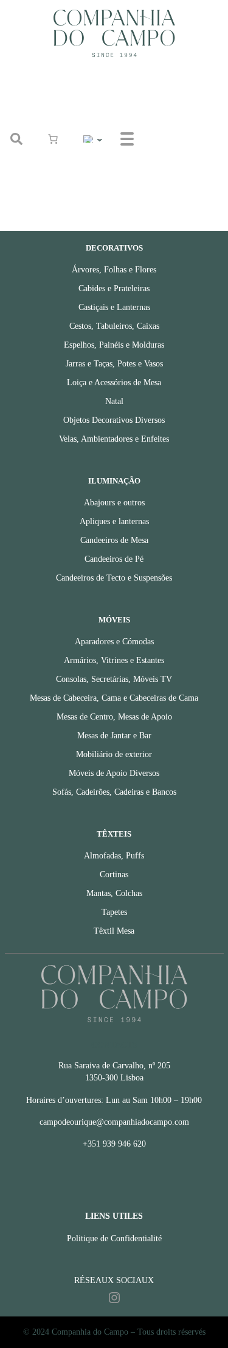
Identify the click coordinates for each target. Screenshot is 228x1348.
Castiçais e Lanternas (114, 307)
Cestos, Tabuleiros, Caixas (114, 326)
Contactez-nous (188, 183)
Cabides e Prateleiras (114, 288)
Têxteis (114, 834)
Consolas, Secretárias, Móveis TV (114, 679)
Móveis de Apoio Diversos (114, 773)
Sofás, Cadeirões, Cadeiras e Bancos (114, 792)
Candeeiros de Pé (114, 559)
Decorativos (114, 248)
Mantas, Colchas (114, 893)
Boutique (175, 94)
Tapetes (114, 912)
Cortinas (114, 874)
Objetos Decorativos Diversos (114, 420)
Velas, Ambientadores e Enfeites (114, 438)
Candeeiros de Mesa (114, 540)
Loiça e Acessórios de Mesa (114, 382)
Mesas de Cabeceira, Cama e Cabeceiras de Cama (114, 698)
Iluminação (114, 481)
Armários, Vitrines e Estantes (114, 660)
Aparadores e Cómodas (114, 641)
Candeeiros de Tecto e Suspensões (114, 577)
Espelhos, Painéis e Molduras (114, 344)
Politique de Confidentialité (114, 1238)
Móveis (114, 620)
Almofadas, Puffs (114, 855)
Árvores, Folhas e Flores (114, 269)
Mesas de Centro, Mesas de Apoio (114, 716)
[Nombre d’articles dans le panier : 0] (53, 139)
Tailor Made (181, 154)
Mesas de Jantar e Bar (114, 735)
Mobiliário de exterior (114, 754)
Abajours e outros (114, 502)
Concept (174, 124)
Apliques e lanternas (114, 521)
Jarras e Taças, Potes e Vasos (114, 363)
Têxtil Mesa (114, 930)
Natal (114, 401)
